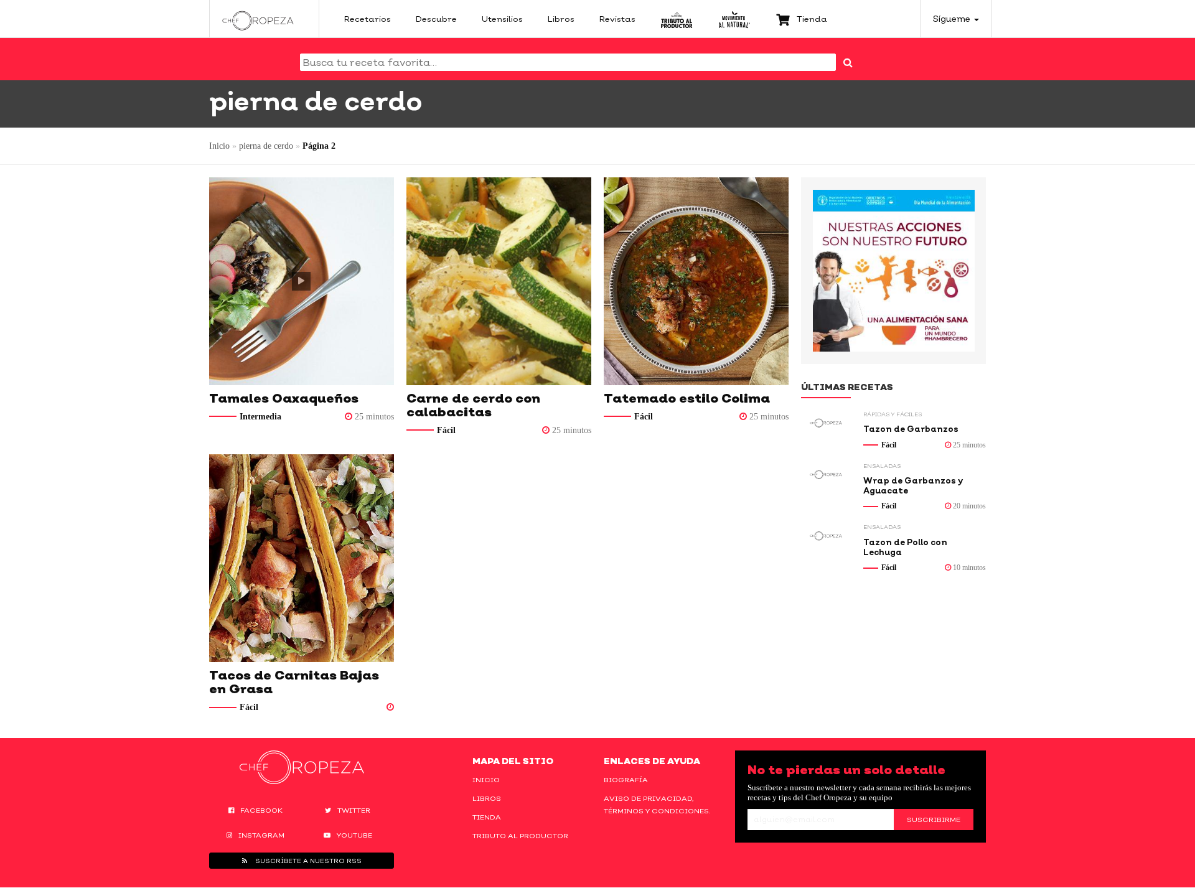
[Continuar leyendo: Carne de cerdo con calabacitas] (498, 281)
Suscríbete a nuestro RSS (307, 860)
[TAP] (677, 18)
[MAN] (734, 18)
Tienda (486, 817)
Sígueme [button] (953, 18)
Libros (486, 798)
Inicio (219, 146)
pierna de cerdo (266, 146)
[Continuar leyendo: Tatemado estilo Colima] (696, 281)
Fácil (446, 430)
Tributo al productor (520, 835)
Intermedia (260, 416)
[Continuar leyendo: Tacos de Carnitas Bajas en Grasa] (301, 558)
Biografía (626, 779)
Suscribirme (933, 819)
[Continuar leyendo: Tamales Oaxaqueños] (301, 281)
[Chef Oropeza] (258, 18)
